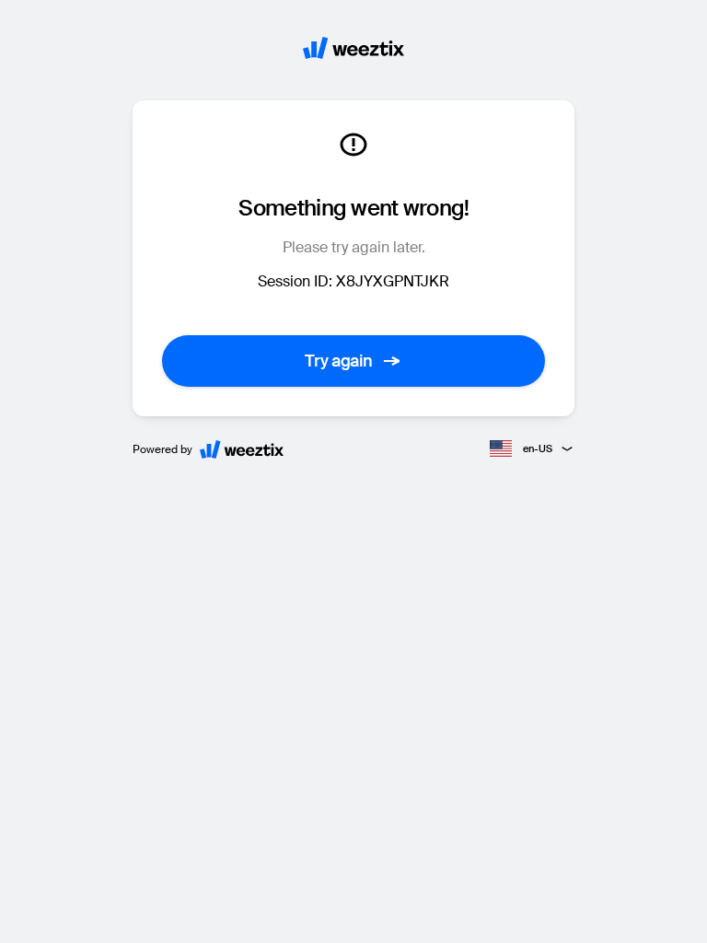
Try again (339, 361)
